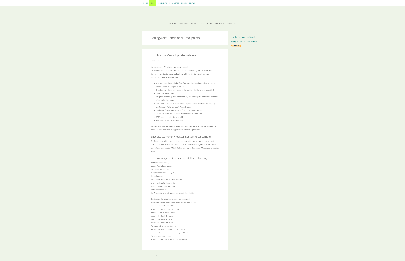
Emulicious (202, 15)
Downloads (174, 3)
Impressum (259, 255)
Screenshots (162, 3)
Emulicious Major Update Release (173, 55)
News (152, 3)
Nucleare (174, 255)
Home (145, 3)
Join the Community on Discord (243, 37)
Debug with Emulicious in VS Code (244, 41)
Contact (192, 3)
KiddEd (184, 3)
